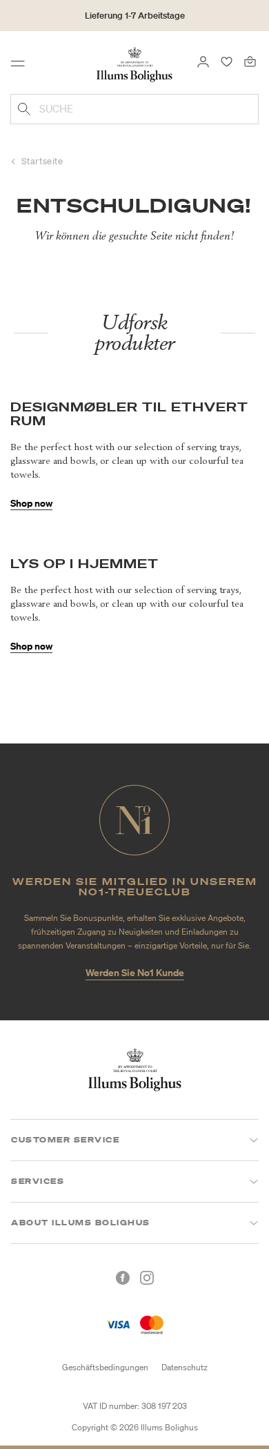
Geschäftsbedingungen (105, 1367)
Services (37, 1181)
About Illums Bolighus (80, 1222)
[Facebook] (123, 1278)
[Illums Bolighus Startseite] (134, 63)
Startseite (42, 161)
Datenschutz (184, 1367)
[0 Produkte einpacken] (250, 61)
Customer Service (65, 1139)
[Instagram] (147, 1278)
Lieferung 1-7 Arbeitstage (135, 15)
